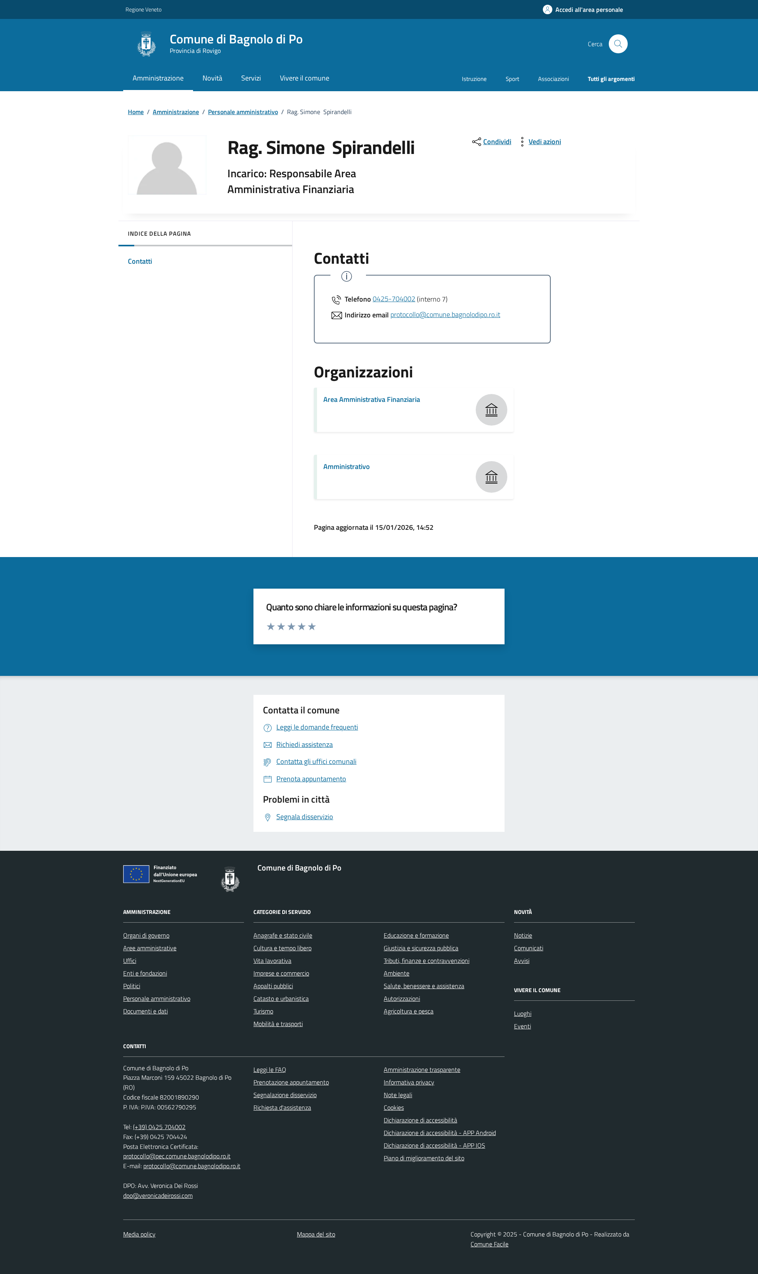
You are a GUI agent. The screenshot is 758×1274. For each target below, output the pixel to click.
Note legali (398, 1095)
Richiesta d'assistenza (282, 1107)
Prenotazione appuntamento (291, 1082)
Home (136, 111)
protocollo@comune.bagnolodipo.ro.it (445, 314)
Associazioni (553, 78)
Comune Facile (489, 1244)
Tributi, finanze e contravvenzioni (426, 960)
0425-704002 (394, 298)
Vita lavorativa (272, 960)
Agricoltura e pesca (408, 1011)
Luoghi (522, 1013)
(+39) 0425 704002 (159, 1126)
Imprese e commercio (281, 973)
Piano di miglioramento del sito (424, 1158)
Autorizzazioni (402, 998)
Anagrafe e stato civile (282, 935)
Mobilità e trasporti (278, 1023)
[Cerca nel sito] (618, 43)
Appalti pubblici (273, 986)
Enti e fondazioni (145, 973)
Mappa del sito (316, 1234)
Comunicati (528, 948)
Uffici (129, 960)
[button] (582, 9)
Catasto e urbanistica (281, 998)
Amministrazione (176, 111)
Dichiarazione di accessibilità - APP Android (440, 1132)
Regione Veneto (143, 9)
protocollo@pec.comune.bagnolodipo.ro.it (177, 1156)
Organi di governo (146, 935)
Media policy (139, 1234)
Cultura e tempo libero (282, 948)
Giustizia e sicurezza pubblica (421, 948)
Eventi (522, 1026)
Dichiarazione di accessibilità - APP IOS (434, 1145)
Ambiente (396, 973)
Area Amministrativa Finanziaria (371, 399)
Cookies (394, 1107)
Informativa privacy (409, 1082)
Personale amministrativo (243, 111)
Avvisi (521, 960)
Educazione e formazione (416, 935)
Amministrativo (346, 466)
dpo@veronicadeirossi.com (158, 1195)
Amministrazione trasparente (422, 1069)
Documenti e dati (145, 1011)
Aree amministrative (149, 948)
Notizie (523, 935)
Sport (512, 78)
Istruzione (474, 78)
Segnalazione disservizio (285, 1095)
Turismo (263, 1011)
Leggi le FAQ (269, 1069)
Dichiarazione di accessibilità (420, 1120)
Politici (131, 986)
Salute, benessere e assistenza (424, 986)
